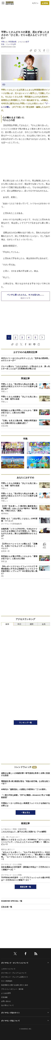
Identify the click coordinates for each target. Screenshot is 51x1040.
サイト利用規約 (6, 981)
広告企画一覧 (6, 906)
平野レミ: (15, 41)
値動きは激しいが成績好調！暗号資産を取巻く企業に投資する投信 (25, 774)
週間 (31, 624)
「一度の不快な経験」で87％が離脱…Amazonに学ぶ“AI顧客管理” (25, 796)
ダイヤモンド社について (10, 1020)
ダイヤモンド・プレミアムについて (13, 973)
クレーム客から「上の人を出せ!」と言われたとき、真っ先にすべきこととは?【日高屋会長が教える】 (25, 367)
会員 (44, 624)
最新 (7, 624)
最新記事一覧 (25, 886)
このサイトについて (8, 969)
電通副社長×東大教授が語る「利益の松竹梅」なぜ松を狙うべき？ (25, 782)
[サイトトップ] (9, 3)
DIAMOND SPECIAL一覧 (11, 901)
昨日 (19, 624)
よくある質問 (6, 993)
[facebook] (25, 954)
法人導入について (7, 1005)
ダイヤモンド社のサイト (10, 1012)
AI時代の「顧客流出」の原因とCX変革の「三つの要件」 (24, 789)
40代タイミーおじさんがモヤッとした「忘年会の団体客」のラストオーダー (25, 359)
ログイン (35, 3)
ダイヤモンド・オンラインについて (14, 963)
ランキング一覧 (25, 722)
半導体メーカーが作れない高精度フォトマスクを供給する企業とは (25, 804)
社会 (2, 44)
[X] (15, 954)
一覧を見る (25, 812)
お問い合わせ (6, 1001)
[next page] (42, 337)
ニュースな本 (11, 44)
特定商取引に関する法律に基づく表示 (14, 985)
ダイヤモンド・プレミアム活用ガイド (14, 977)
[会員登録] (45, 3)
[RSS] (36, 954)
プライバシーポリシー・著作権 (12, 989)
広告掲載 (4, 997)
